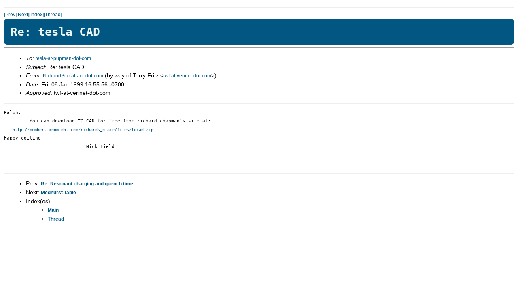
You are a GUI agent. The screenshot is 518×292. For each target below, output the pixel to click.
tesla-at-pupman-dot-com (63, 58)
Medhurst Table (58, 192)
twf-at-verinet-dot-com (187, 76)
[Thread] (53, 14)
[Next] (23, 14)
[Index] (36, 14)
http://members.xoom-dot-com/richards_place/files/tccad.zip (83, 129)
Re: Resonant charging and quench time (87, 184)
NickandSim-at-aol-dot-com (73, 76)
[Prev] (10, 14)
